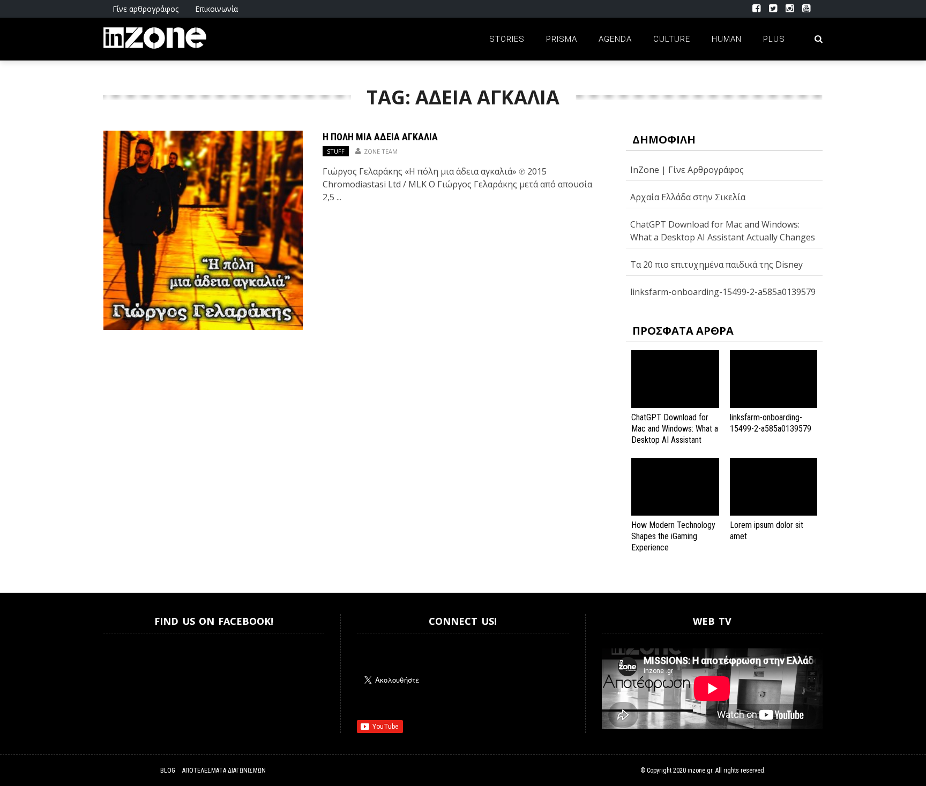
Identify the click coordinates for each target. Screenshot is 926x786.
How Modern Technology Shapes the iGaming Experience (673, 536)
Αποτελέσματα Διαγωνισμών (224, 770)
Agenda (615, 39)
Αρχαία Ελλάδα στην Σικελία (687, 197)
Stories (507, 39)
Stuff (336, 151)
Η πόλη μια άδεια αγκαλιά (380, 136)
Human (727, 39)
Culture (671, 39)
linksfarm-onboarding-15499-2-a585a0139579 (723, 292)
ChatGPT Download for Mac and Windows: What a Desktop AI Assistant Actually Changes (674, 434)
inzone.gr (700, 770)
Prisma (561, 39)
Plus (774, 39)
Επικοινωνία (216, 9)
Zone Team (381, 151)
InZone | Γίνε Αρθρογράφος (687, 170)
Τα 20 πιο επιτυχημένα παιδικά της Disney (716, 264)
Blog (167, 770)
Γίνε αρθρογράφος (145, 9)
